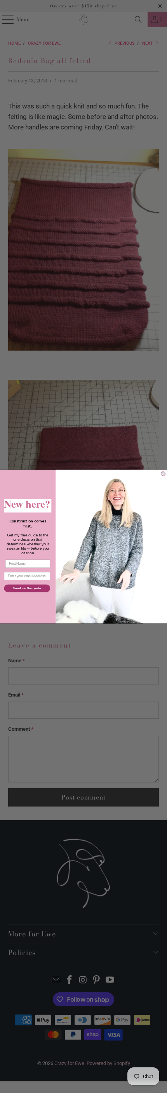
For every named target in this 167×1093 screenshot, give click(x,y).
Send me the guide (27, 588)
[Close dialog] (163, 473)
